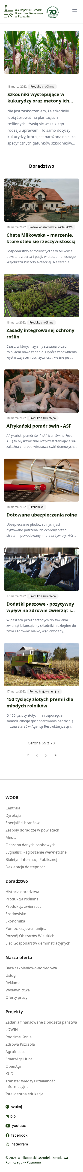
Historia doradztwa (22, 891)
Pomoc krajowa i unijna (44, 691)
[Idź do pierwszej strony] (28, 755)
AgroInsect (15, 1051)
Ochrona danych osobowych (31, 844)
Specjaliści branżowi (23, 822)
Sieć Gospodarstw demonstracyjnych (38, 943)
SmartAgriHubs (19, 1058)
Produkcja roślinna (42, 86)
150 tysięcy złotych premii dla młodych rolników (39, 702)
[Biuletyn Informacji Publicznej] (17, 1116)
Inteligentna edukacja (24, 1093)
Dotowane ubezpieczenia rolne (41, 515)
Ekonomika (37, 507)
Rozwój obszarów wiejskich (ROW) (51, 227)
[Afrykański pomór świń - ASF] (41, 390)
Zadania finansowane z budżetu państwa (41, 1022)
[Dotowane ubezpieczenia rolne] (41, 480)
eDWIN (12, 1029)
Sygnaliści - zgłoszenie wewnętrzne (36, 852)
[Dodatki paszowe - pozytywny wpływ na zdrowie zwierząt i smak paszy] (41, 569)
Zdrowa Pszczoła (20, 1044)
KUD (9, 1073)
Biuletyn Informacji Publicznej (31, 859)
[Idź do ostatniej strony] (55, 755)
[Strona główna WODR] (23, 11)
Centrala (13, 808)
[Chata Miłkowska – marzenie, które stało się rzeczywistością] (41, 200)
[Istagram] (17, 1144)
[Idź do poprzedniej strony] (37, 755)
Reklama (13, 982)
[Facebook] (17, 1135)
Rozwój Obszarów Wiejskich (30, 935)
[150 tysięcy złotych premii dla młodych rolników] (41, 664)
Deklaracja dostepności (26, 866)
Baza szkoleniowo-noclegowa (31, 968)
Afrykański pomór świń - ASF (38, 426)
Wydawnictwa (18, 990)
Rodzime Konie (19, 1036)
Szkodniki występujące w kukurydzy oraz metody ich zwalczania (38, 100)
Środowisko (16, 913)
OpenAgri (14, 1066)
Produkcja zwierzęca (43, 418)
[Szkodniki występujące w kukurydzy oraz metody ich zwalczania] (41, 52)
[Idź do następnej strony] (46, 755)
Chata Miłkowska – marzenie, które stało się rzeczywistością (41, 238)
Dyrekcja (13, 815)
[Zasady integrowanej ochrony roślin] (41, 295)
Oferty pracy (16, 997)
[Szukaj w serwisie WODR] (17, 1107)
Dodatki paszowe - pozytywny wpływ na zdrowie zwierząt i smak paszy (40, 610)
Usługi (11, 975)
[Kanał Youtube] (17, 1126)
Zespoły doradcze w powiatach (32, 830)
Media (11, 837)
